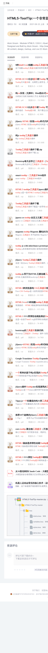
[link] (10, 10)
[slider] (20, 569)
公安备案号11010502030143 (23, 594)
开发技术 (21, 10)
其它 (30, 10)
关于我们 (36, 590)
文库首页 (10, 10)
